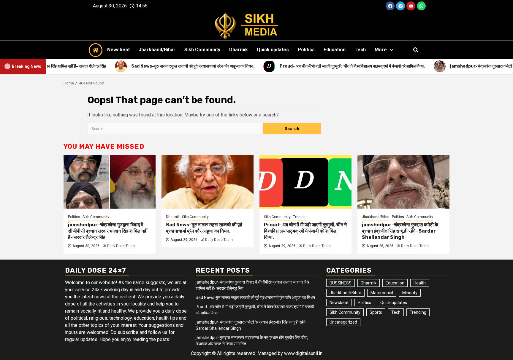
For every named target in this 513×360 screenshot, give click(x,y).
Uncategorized (343, 322)
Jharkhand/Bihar (157, 49)
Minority (409, 292)
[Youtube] (410, 5)
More (381, 49)
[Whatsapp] (421, 5)
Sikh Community (202, 49)
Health (420, 283)
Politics (306, 49)
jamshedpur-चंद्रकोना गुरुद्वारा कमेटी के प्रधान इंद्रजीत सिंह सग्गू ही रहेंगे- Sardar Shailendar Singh (400, 231)
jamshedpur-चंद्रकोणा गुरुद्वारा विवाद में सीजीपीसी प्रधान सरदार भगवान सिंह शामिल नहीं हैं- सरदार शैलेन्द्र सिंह (108, 231)
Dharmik (238, 49)
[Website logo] (256, 26)
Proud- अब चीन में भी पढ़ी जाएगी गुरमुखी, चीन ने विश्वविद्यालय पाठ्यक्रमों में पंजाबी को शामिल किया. (305, 231)
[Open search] (415, 49)
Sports (376, 312)
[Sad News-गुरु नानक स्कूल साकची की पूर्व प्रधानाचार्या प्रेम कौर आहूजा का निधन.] (208, 182)
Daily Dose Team (121, 246)
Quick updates (273, 49)
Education (335, 49)
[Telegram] (400, 5)
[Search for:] (175, 128)
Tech (360, 49)
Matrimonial (381, 292)
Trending (300, 217)
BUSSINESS (341, 283)
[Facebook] (390, 5)
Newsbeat (118, 49)
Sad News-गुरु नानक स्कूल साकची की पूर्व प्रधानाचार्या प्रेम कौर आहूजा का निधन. (204, 228)
